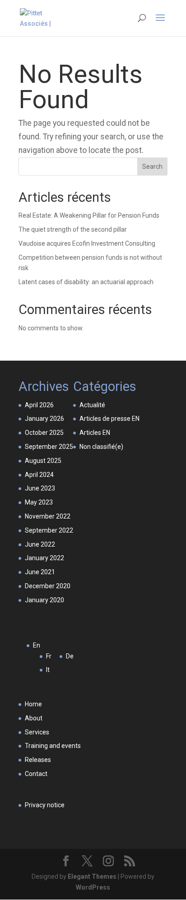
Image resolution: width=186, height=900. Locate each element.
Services (37, 732)
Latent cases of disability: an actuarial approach (86, 282)
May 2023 (39, 502)
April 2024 (39, 474)
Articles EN (94, 432)
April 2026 (39, 405)
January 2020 (44, 600)
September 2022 (49, 530)
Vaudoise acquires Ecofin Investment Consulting (87, 243)
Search (152, 166)
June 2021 (40, 572)
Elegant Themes (92, 876)
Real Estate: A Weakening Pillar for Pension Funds (89, 215)
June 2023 (40, 488)
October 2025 (44, 432)
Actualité (92, 405)
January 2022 (44, 558)
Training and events (53, 745)
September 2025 (49, 446)
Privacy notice (45, 805)
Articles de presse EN (109, 418)
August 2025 (43, 460)
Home (33, 704)
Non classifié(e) (101, 446)
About (33, 718)
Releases (38, 759)
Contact (36, 773)
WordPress (93, 887)
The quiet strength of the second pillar (73, 229)
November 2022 (47, 516)
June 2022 (40, 544)
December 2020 (47, 586)
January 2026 (44, 418)
